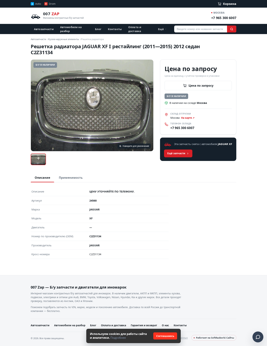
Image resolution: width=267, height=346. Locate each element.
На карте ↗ (188, 117)
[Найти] (231, 29)
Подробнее (118, 338)
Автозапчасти (44, 29)
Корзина (229, 4)
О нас (165, 325)
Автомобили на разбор (71, 29)
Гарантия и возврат (144, 325)
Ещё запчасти (176, 153)
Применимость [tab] (71, 178)
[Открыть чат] (257, 337)
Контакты (115, 29)
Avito (36, 3)
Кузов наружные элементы (63, 39)
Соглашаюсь (165, 336)
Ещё (161, 29)
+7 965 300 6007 (223, 18)
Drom (50, 3)
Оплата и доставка (134, 29)
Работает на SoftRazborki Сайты (215, 337)
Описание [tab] (42, 178)
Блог (98, 29)
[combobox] (200, 29)
